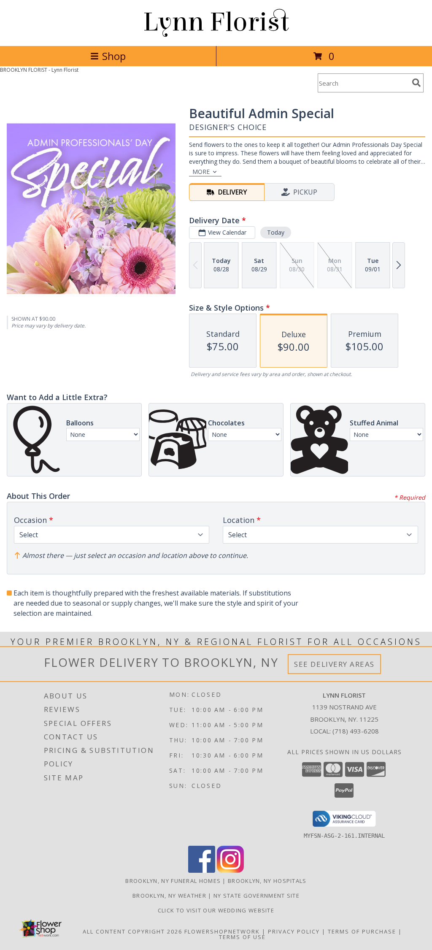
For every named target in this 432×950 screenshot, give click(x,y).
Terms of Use (242, 937)
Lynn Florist (216, 22)
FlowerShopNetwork (222, 931)
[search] (416, 82)
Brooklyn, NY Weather (169, 895)
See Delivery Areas (334, 664)
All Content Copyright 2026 (132, 931)
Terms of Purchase (362, 931)
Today (275, 232)
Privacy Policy (294, 931)
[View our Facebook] (201, 870)
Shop (114, 56)
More (201, 172)
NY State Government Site (256, 895)
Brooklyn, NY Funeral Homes (173, 881)
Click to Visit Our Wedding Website (216, 910)
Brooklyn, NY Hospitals (267, 881)
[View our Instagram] (230, 870)
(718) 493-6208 (355, 731)
